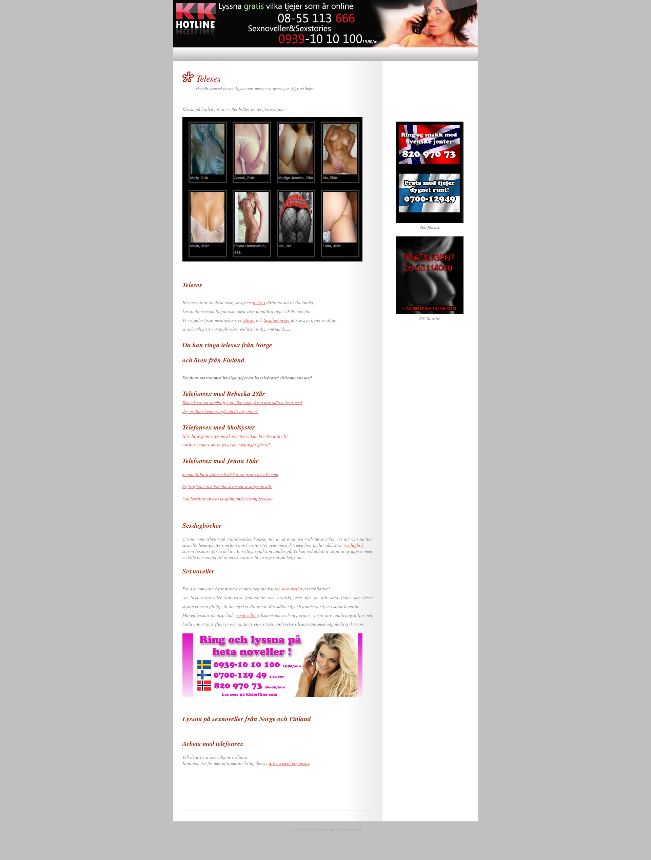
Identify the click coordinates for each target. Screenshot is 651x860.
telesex (259, 302)
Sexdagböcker (277, 320)
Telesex (208, 77)
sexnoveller (291, 589)
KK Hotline (429, 318)
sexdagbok (353, 545)
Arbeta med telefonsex (289, 763)
